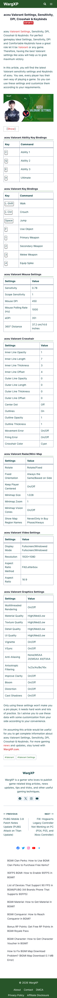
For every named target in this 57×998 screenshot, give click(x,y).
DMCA (39, 989)
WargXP (33, 982)
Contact (28, 989)
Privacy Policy (16, 995)
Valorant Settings (20, 31)
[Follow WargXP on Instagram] (31, 798)
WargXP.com (11, 749)
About (17, 989)
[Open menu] (51, 4)
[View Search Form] (45, 4)
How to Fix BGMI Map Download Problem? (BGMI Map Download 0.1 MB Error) (30, 955)
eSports (28, 23)
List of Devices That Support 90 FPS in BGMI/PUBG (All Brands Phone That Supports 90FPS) (30, 890)
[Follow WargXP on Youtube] (37, 798)
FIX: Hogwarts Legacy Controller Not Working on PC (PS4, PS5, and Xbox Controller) (42, 824)
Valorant (23, 47)
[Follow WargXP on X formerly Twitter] (25, 798)
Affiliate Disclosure (38, 995)
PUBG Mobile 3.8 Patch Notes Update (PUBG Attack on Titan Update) (14, 824)
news (7, 745)
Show (11, 128)
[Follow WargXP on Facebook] (20, 798)
